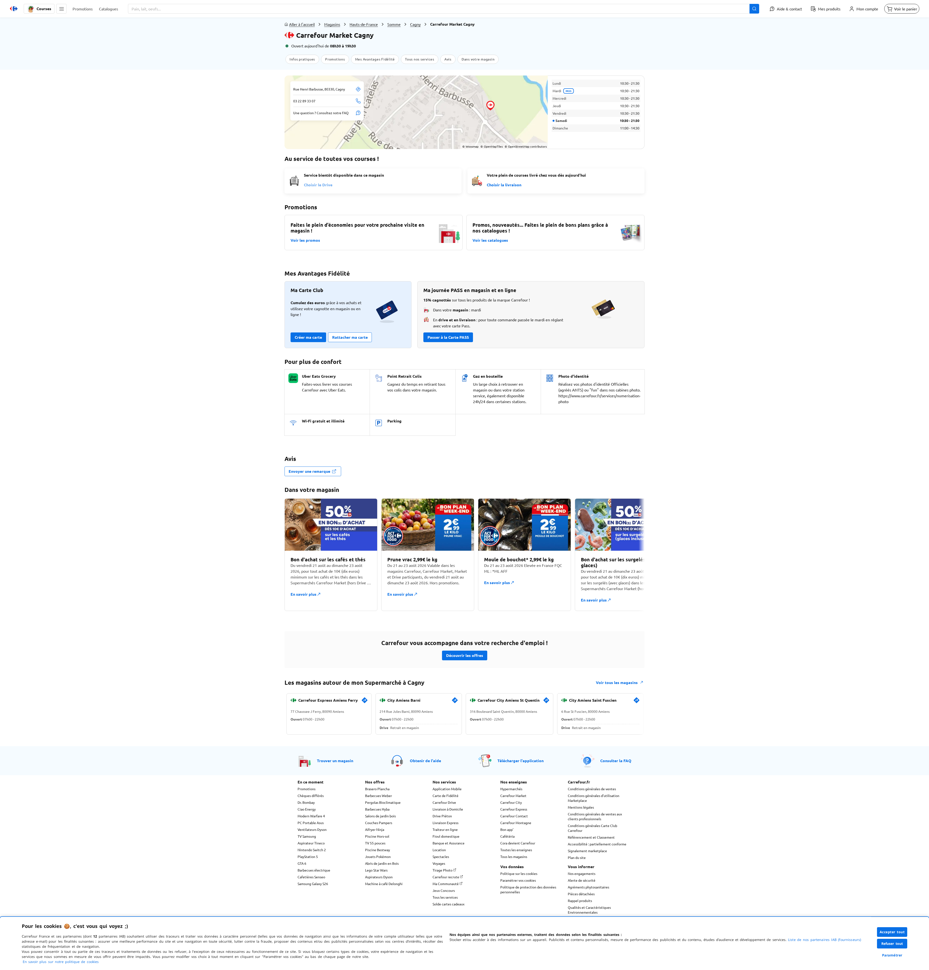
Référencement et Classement (591, 837)
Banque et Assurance (448, 843)
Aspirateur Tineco (311, 843)
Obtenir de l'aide (425, 760)
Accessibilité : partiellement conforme (597, 844)
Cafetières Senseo (311, 877)
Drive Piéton (442, 816)
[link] (364, 702)
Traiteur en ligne (445, 829)
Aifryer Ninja (374, 829)
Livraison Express (445, 822)
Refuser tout (892, 943)
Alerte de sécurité (581, 880)
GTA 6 (302, 863)
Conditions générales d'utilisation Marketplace (593, 798)
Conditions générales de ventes (592, 789)
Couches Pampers (378, 822)
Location (439, 850)
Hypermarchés (511, 789)
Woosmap (470, 146)
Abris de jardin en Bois (382, 863)
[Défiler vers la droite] (633, 554)
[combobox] (443, 9)
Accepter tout (892, 932)
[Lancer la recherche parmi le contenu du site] (754, 8)
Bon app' (506, 829)
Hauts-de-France (364, 24)
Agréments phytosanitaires (588, 887)
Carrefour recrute (446, 877)
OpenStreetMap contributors (526, 146)
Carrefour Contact (514, 816)
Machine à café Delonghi (384, 883)
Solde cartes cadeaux (448, 904)
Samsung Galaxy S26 (313, 883)
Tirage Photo (443, 870)
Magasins (332, 24)
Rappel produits (580, 900)
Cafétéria (507, 836)
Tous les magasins (513, 856)
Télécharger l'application (520, 760)
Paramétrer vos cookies (518, 880)
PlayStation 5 (308, 856)
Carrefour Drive (444, 802)
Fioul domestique (446, 836)
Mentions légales (581, 807)
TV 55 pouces (375, 843)
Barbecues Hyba (377, 809)
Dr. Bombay (306, 802)
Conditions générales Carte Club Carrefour (592, 828)
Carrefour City (511, 802)
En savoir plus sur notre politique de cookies (61, 961)
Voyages (439, 863)
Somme (394, 24)
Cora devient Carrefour (517, 843)
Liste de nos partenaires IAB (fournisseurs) (824, 939)
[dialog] (464, 943)
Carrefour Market (513, 795)
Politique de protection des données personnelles (528, 889)
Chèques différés (311, 795)
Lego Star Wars (376, 870)
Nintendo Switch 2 (312, 850)
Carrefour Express (513, 809)
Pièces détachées (581, 894)
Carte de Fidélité (445, 795)
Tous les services (445, 897)
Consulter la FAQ (615, 760)
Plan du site (577, 857)
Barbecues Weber (378, 795)
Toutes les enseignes (516, 850)
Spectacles (441, 856)
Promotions (306, 789)
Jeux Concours (444, 890)
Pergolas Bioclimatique (383, 802)
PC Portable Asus (311, 822)
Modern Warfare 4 (311, 816)
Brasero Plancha (377, 789)
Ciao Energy (307, 809)
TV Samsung (307, 836)
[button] (61, 9)
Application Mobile (447, 789)
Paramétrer (892, 955)
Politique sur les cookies (518, 873)
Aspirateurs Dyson (379, 877)
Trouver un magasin (335, 760)
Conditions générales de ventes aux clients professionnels (595, 816)
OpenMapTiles (491, 146)
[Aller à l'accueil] (14, 9)
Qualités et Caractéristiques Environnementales (589, 909)
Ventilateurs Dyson (312, 829)
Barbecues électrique (314, 870)
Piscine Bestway (377, 850)
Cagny (415, 24)
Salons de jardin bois (380, 816)
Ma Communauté (446, 883)
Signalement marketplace (587, 851)
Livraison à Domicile (448, 809)
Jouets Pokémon (378, 856)
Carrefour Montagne (515, 822)
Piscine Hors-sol (377, 836)
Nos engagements (581, 873)
